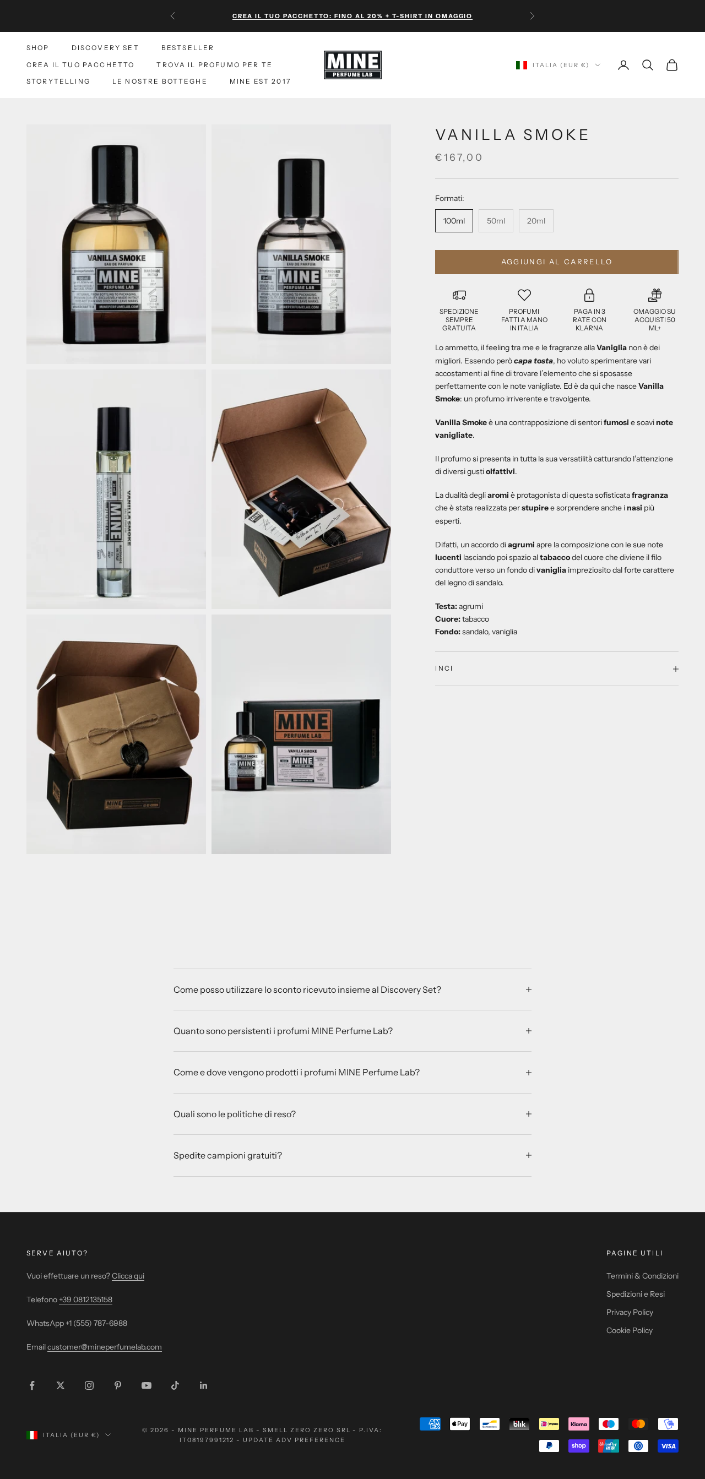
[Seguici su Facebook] (31, 1385)
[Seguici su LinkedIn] (203, 1385)
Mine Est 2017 (260, 81)
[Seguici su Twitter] (60, 1385)
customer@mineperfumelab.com (104, 1347)
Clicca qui (128, 1276)
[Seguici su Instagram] (89, 1385)
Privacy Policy (629, 1312)
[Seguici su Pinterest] (117, 1385)
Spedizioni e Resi (635, 1294)
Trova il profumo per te (214, 65)
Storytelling (58, 81)
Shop (38, 48)
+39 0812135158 (85, 1299)
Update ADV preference (294, 1440)
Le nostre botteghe (160, 81)
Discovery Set (105, 48)
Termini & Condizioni (642, 1276)
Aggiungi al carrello (557, 261)
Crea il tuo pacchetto (80, 65)
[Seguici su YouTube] (146, 1385)
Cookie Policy (629, 1330)
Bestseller (188, 48)
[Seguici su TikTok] (175, 1385)
